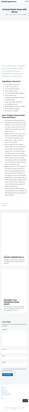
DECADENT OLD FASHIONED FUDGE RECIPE (11, 302)
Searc (25, 400)
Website (4, 362)
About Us (3, 387)
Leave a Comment (22, 14)
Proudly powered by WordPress (11, 407)
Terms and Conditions (6, 394)
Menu (27, 1)
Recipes (4, 205)
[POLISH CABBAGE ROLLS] (14, 232)
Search (2, 398)
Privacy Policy (4, 392)
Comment (4, 329)
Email (3, 355)
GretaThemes (14, 409)
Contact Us (3, 390)
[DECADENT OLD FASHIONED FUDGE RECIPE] (14, 282)
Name (4, 349)
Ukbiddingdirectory (8, 2)
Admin (6, 14)
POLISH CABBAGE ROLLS (14, 257)
